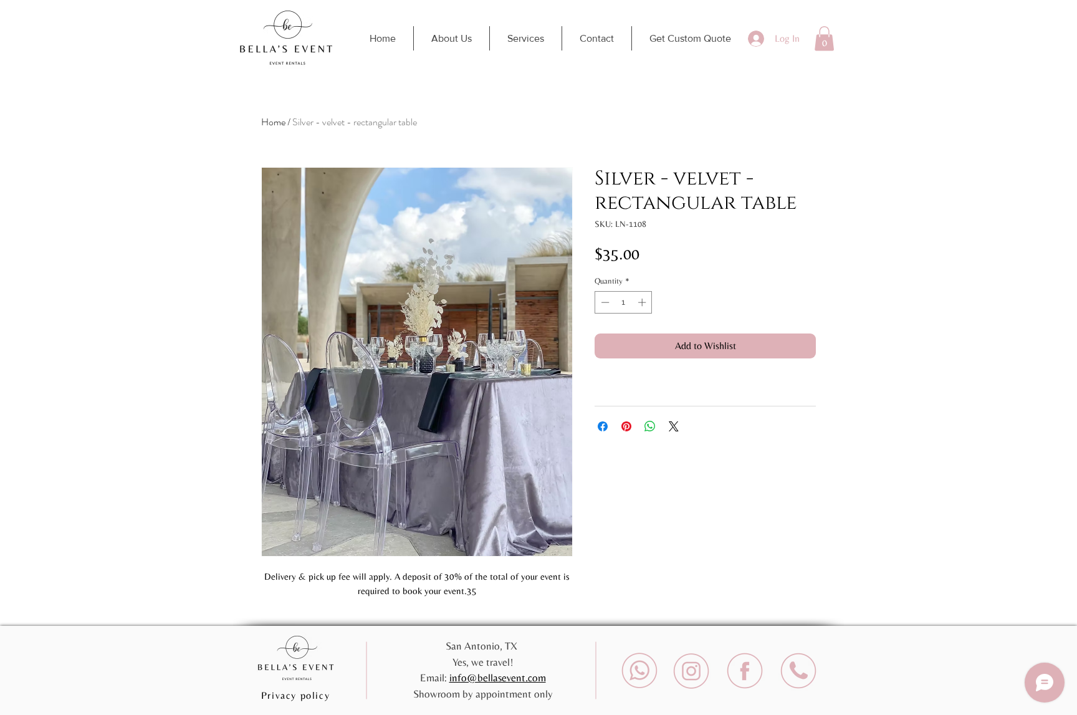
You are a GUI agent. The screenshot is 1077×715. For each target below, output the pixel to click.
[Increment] (643, 302)
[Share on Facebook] (602, 426)
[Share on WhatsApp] (650, 426)
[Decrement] (603, 302)
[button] (824, 38)
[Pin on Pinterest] (626, 426)
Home (273, 122)
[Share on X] (673, 426)
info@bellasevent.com (497, 677)
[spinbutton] (623, 302)
